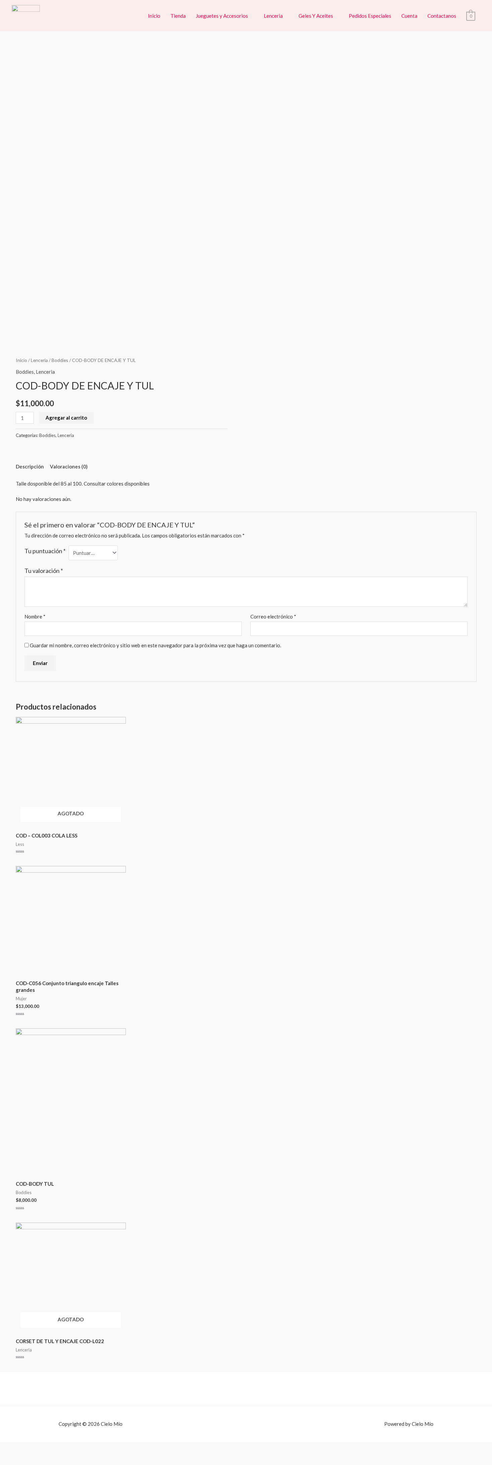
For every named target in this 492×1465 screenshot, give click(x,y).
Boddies (60, 360)
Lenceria (273, 16)
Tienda (178, 16)
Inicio (154, 16)
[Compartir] (26, 1448)
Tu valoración (43, 570)
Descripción (30, 466)
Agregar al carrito (66, 418)
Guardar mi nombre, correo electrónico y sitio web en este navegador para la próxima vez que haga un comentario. (155, 645)
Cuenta (409, 16)
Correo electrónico (273, 616)
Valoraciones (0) (69, 466)
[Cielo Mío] (26, 15)
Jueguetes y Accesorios (222, 16)
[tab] (30, 467)
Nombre (35, 616)
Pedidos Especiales (370, 16)
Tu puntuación (45, 551)
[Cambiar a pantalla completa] (43, 1448)
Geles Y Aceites (316, 16)
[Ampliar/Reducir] (61, 1448)
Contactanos (441, 16)
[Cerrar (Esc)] (8, 1448)
